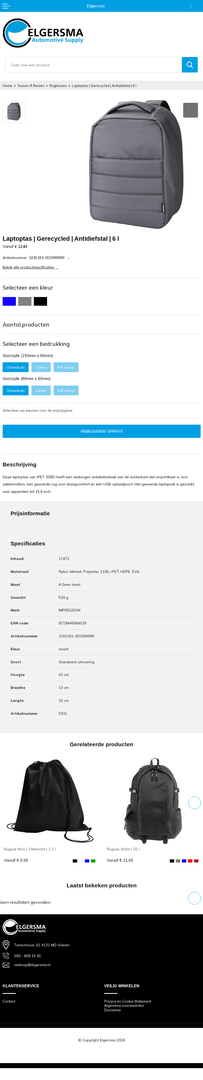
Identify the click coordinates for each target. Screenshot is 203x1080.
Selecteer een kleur (28, 287)
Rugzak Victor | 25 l (123, 849)
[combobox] (94, 64)
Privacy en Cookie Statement (127, 1001)
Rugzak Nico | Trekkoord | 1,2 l (30, 849)
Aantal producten (26, 324)
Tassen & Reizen (30, 86)
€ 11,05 (120, 860)
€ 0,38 (16, 860)
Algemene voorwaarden (124, 1005)
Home (7, 86)
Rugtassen (58, 86)
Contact (9, 1001)
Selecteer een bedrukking (36, 343)
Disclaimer (112, 1010)
